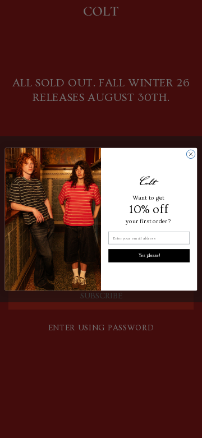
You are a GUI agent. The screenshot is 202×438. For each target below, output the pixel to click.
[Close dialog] (190, 154)
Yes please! (149, 255)
